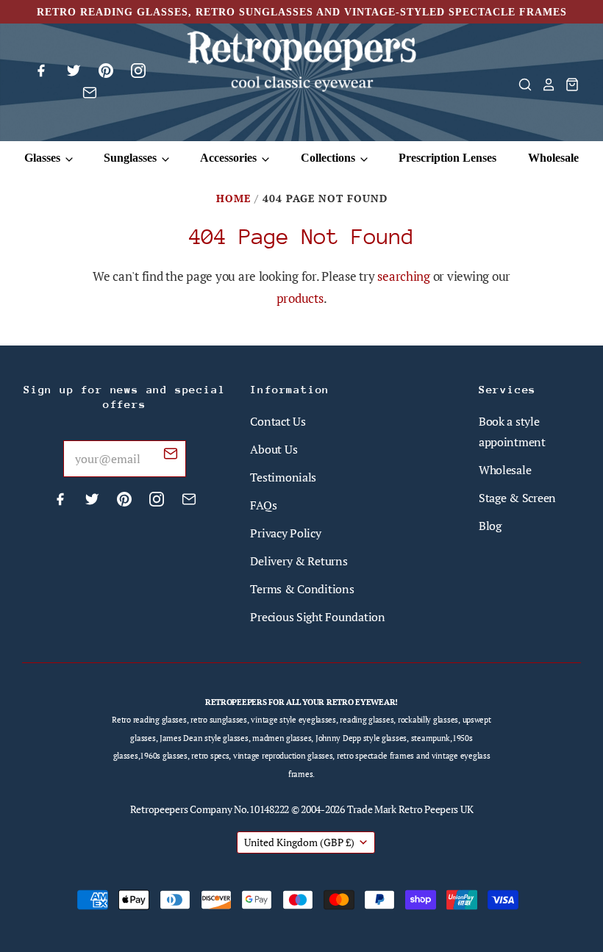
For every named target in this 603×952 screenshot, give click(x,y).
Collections (329, 157)
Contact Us (277, 421)
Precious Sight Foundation (317, 617)
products (300, 298)
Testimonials (283, 477)
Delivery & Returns (298, 561)
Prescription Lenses (447, 157)
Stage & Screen (517, 498)
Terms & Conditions (302, 589)
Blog (490, 526)
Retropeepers (159, 809)
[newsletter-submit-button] (170, 455)
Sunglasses (132, 157)
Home (233, 198)
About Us (273, 449)
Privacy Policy (285, 533)
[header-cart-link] (567, 84)
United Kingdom (299, 842)
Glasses (43, 157)
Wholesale (553, 157)
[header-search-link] (520, 84)
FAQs (263, 505)
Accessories (230, 157)
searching (403, 276)
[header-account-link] (544, 84)
